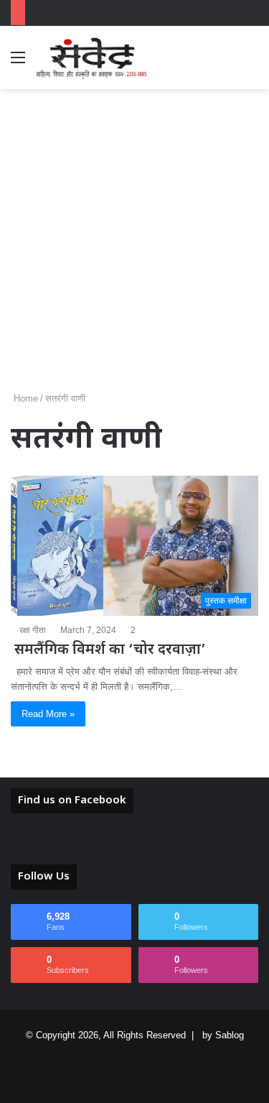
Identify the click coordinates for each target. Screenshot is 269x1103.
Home (24, 398)
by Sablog (223, 1035)
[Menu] (18, 63)
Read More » (48, 714)
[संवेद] (92, 57)
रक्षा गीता (32, 630)
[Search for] (251, 63)
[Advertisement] (134, 245)
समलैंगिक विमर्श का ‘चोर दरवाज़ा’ (108, 650)
